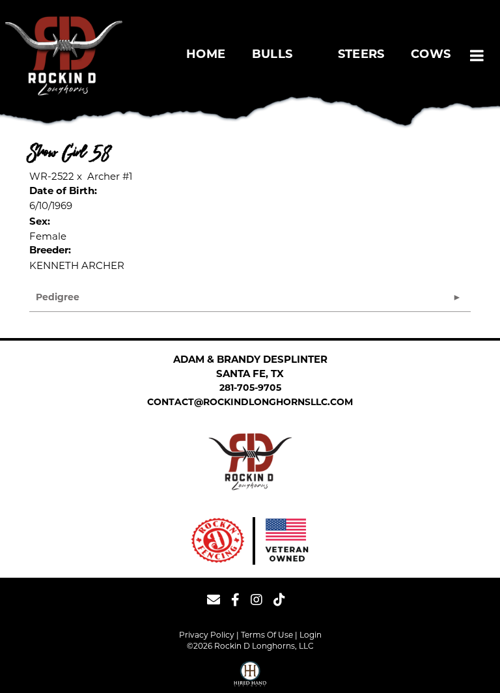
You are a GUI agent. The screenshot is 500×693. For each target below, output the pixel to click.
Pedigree (57, 298)
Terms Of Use (267, 635)
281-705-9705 (250, 388)
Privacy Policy (206, 635)
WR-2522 (51, 176)
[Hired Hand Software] (250, 675)
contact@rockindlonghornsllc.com (250, 403)
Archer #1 (109, 176)
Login (310, 635)
